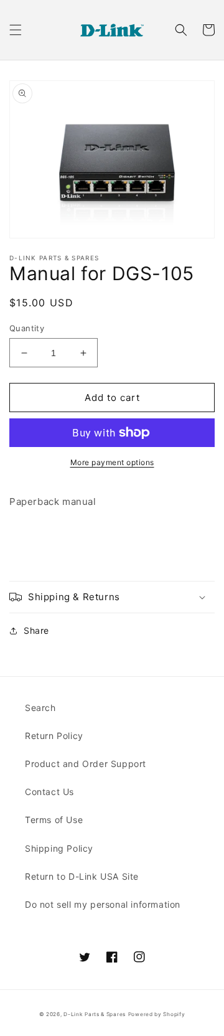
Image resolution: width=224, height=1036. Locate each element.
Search (40, 707)
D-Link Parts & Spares (94, 1014)
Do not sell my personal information (102, 904)
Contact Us (49, 791)
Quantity (26, 328)
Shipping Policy (59, 848)
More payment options (112, 462)
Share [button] (36, 630)
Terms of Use (54, 819)
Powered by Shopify (156, 1014)
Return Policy (54, 735)
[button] (15, 30)
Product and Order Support (85, 763)
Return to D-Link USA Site (82, 876)
